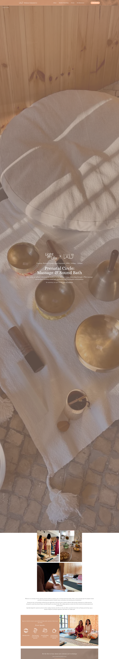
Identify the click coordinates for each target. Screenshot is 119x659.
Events (72, 2)
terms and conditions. (68, 282)
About (54, 2)
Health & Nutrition (64, 2)
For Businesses (80, 2)
